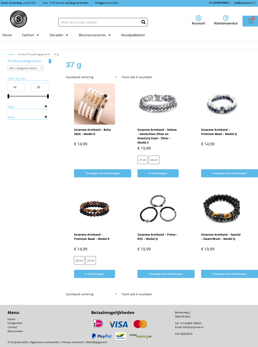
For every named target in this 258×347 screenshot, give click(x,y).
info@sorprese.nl (193, 327)
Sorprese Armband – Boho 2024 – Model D (92, 132)
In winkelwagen (158, 173)
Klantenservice (225, 23)
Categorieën (15, 323)
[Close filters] (50, 61)
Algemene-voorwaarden (44, 342)
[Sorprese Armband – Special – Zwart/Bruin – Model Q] (221, 209)
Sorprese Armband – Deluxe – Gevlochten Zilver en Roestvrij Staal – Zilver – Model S (157, 136)
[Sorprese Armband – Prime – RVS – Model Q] (158, 209)
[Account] (199, 18)
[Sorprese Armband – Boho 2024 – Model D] (94, 104)
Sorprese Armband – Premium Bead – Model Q (219, 132)
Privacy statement (72, 342)
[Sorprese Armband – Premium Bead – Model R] (94, 209)
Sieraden (56, 35)
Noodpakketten (133, 35)
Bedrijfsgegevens (96, 342)
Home (7, 35)
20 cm (79, 260)
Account (198, 23)
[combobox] (26, 68)
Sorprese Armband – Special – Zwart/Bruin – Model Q (220, 237)
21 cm (142, 160)
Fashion (28, 35)
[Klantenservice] (226, 18)
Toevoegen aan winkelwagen (102, 173)
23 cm (154, 160)
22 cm (90, 260)
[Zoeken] (143, 22)
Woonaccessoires (92, 35)
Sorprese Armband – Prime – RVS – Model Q (157, 237)
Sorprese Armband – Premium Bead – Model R (91, 237)
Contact (12, 327)
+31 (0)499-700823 (190, 323)
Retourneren (15, 331)
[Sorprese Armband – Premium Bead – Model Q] (221, 104)
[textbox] (26, 68)
